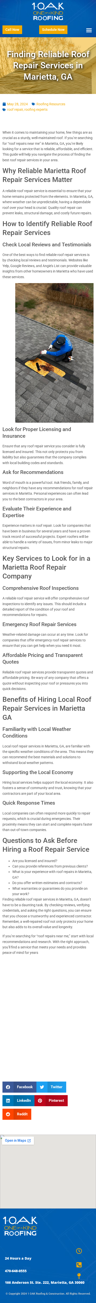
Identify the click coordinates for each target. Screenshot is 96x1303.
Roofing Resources (50, 104)
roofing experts (36, 109)
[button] (89, 30)
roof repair (15, 109)
